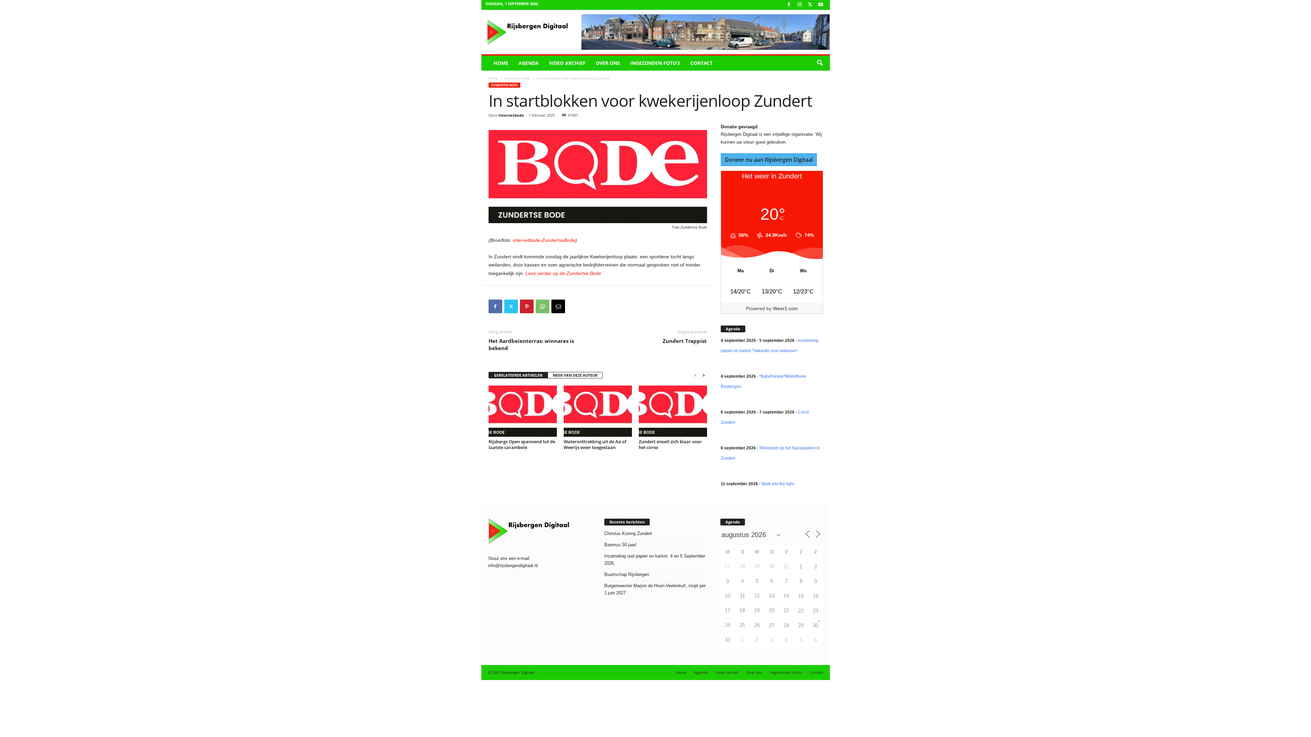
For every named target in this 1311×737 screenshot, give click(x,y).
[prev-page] (695, 375)
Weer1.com (785, 308)
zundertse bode (517, 78)
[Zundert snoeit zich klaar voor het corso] (673, 411)
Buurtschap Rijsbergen (626, 574)
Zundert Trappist (685, 340)
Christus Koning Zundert (628, 533)
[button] (819, 63)
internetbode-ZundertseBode (543, 240)
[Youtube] (821, 5)
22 (801, 610)
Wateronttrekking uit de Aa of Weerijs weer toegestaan (595, 444)
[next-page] (703, 375)
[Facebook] (789, 5)
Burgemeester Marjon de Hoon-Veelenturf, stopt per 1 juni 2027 (655, 589)
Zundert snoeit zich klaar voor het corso (670, 444)
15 (801, 596)
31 (786, 566)
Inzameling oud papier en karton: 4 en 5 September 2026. (654, 559)
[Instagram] (799, 5)
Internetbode (511, 115)
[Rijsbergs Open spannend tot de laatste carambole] (523, 411)
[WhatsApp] (542, 306)
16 (815, 596)
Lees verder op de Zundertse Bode (562, 273)
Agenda (529, 63)
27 (771, 625)
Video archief (567, 63)
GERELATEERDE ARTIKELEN (518, 375)
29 (801, 625)
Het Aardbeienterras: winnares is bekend (531, 344)
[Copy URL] (574, 306)
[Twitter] (511, 306)
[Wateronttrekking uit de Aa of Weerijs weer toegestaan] (598, 411)
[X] (810, 5)
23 (815, 610)
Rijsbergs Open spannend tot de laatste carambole (522, 444)
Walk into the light (777, 483)
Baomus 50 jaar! (620, 544)
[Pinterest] (527, 306)
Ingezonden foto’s (655, 63)
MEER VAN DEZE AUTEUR (575, 375)
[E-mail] (558, 306)
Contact (701, 63)
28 (786, 625)
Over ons (608, 63)
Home (501, 63)
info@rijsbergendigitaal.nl (513, 565)
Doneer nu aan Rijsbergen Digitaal (769, 159)
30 (815, 625)
